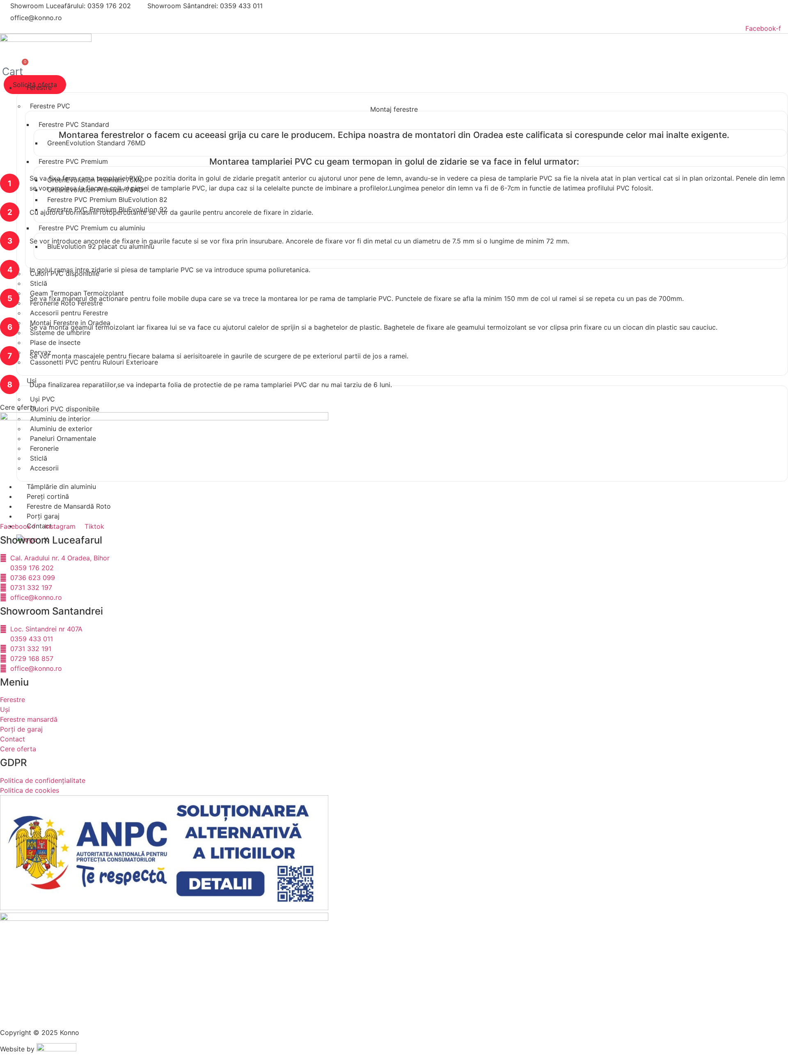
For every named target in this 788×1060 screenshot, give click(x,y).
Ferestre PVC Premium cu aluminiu (92, 228)
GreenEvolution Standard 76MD (96, 143)
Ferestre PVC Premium (73, 161)
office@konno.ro (36, 18)
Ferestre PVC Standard (74, 124)
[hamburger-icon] (778, 91)
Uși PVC (42, 399)
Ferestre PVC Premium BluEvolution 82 (107, 199)
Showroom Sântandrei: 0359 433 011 (205, 6)
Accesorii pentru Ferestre (69, 313)
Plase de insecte (55, 342)
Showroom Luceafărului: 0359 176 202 (70, 6)
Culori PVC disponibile (64, 409)
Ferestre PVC (50, 106)
